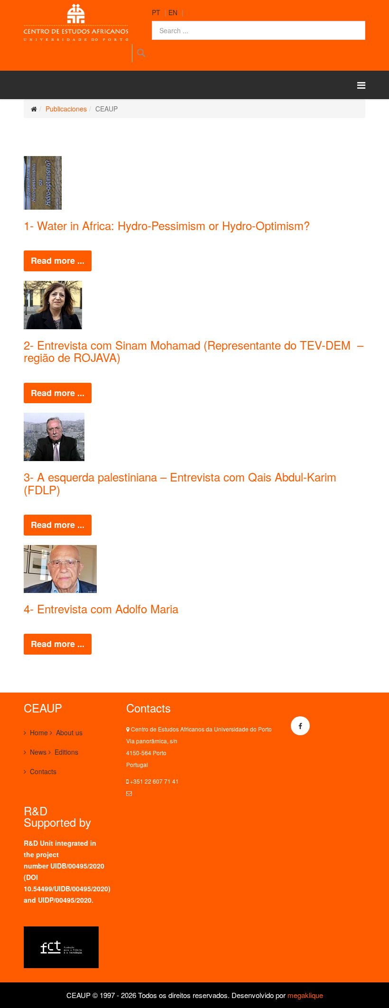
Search (140, 53)
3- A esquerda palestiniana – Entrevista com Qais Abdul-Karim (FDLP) (180, 482)
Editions (66, 752)
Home (39, 732)
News (38, 752)
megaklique (305, 995)
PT (156, 12)
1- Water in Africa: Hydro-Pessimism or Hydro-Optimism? (167, 225)
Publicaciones (66, 108)
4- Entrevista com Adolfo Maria (101, 608)
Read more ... (57, 260)
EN (172, 12)
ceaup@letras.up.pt (158, 793)
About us (69, 732)
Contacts (43, 771)
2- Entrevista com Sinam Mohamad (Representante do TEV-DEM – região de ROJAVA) (193, 350)
